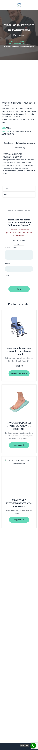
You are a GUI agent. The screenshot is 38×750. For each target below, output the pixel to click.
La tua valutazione (19, 240)
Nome (7, 264)
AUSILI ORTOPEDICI (18, 131)
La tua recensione (11, 247)
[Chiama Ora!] (33, 745)
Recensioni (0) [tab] (19, 148)
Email (7, 275)
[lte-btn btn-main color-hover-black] (19, 373)
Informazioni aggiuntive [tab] (25, 143)
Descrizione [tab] (8, 143)
